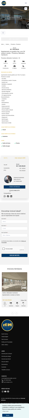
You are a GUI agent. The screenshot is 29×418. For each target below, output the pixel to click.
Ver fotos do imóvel (14, 17)
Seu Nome (3, 218)
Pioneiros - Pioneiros (16, 44)
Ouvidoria (3, 367)
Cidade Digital (4, 336)
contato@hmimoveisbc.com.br (8, 378)
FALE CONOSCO (16, 39)
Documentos (4, 364)
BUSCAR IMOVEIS (14, 255)
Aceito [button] (7, 415)
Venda (7, 44)
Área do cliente (5, 361)
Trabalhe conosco (5, 369)
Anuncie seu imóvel (6, 359)
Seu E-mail (4, 225)
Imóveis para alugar (6, 356)
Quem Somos (4, 334)
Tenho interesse (14, 187)
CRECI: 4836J (4, 344)
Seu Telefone (4, 232)
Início (2, 44)
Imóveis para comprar (6, 353)
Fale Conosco (4, 339)
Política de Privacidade (6, 342)
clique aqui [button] (5, 411)
